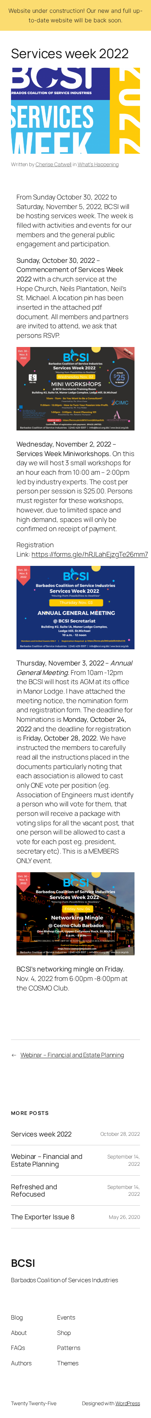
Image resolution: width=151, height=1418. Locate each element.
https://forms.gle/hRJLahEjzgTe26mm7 (90, 554)
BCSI (23, 1263)
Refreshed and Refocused (34, 1190)
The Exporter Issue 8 (43, 1217)
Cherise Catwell (54, 164)
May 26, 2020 (124, 1216)
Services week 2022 (41, 1134)
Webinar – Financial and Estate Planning (72, 1055)
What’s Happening (98, 164)
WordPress (127, 1403)
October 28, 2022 (120, 1133)
